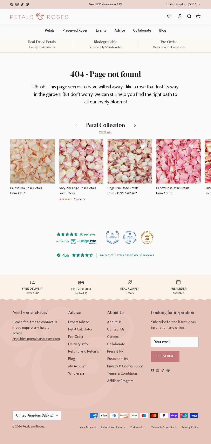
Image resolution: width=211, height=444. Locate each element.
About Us (114, 322)
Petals (49, 30)
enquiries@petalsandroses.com (36, 339)
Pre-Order (75, 337)
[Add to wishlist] (45, 146)
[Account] (179, 16)
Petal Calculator (80, 329)
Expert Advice (78, 322)
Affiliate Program (120, 381)
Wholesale (76, 373)
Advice (120, 30)
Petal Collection (105, 125)
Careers (113, 337)
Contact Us (115, 329)
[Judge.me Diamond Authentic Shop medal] (112, 237)
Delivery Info (78, 344)
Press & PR (115, 351)
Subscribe (165, 356)
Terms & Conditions (122, 373)
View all (105, 132)
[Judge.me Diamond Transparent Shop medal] (129, 237)
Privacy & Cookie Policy (125, 366)
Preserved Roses (75, 30)
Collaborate (142, 30)
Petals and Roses (33, 426)
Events (101, 30)
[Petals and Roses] (39, 16)
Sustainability (117, 359)
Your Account (88, 427)
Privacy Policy (190, 427)
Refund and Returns (83, 351)
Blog (162, 30)
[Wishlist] (168, 16)
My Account (77, 366)
